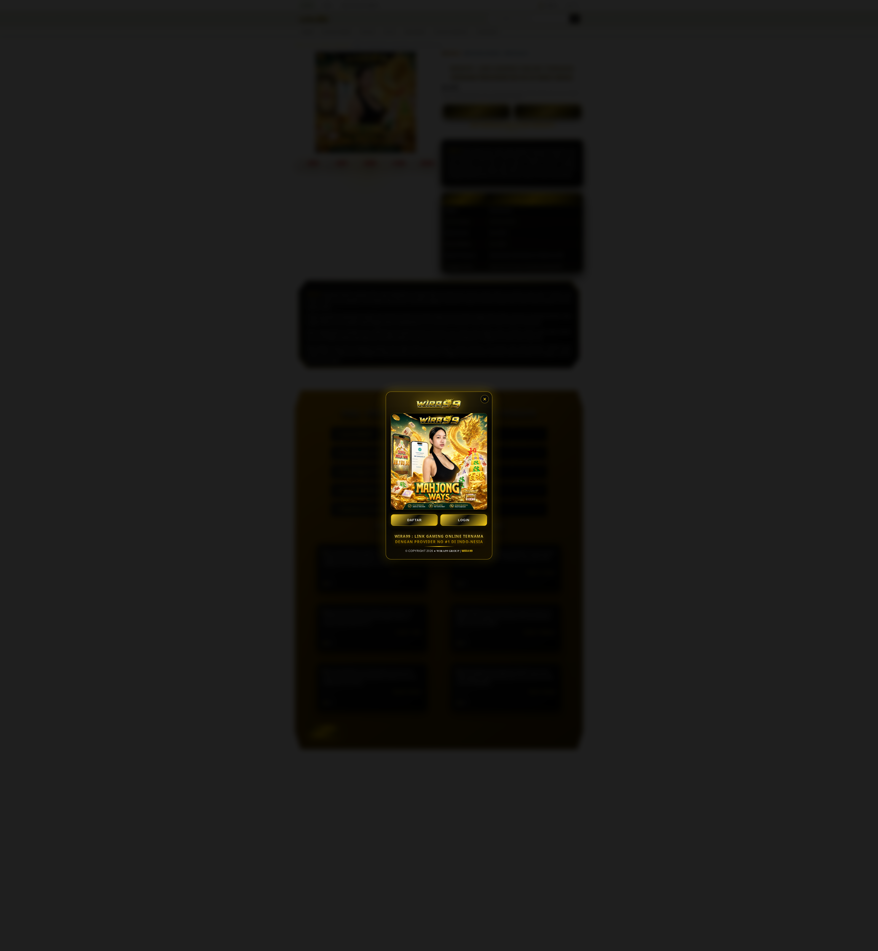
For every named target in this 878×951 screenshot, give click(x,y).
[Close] (485, 399)
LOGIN (463, 520)
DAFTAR (414, 520)
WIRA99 (467, 551)
